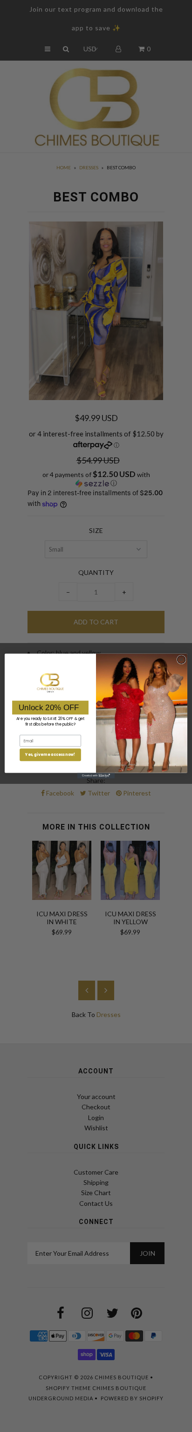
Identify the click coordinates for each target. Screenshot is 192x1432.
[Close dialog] (181, 660)
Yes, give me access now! (50, 755)
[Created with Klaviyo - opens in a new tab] (96, 775)
